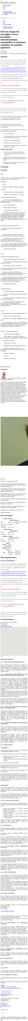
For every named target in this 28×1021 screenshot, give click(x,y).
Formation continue (7, 26)
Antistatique (18, 1018)
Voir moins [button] (7, 366)
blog (18, 396)
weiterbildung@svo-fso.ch (6, 994)
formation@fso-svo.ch (9, 911)
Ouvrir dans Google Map (6, 626)
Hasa (2, 1019)
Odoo (7, 1018)
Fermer (2, 985)
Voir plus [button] (3, 366)
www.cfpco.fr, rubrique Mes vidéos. (11, 85)
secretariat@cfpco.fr (9, 102)
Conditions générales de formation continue (10, 988)
